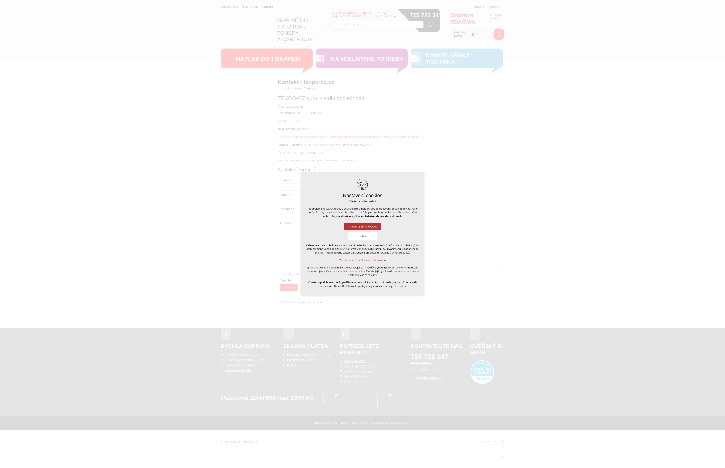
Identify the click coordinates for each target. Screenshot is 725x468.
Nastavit (362, 236)
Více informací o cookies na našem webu (362, 260)
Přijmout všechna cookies (362, 226)
